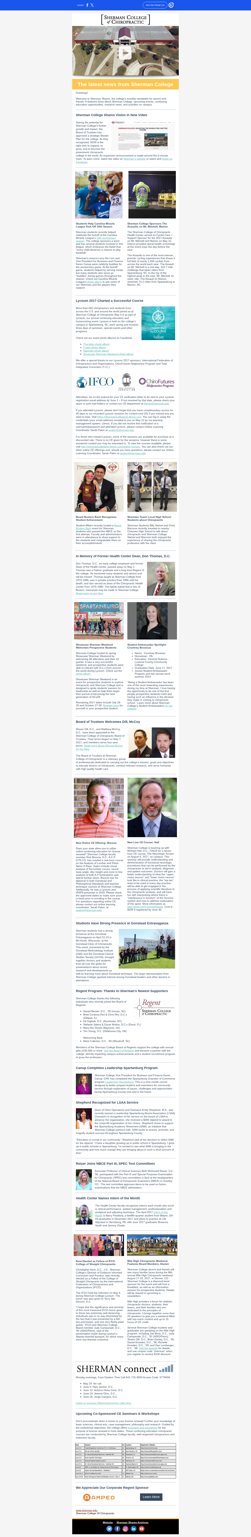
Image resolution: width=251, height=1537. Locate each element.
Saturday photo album (96, 350)
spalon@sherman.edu (121, 430)
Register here (111, 705)
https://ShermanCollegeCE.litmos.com (119, 416)
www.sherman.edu (86, 1510)
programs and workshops (142, 1427)
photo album (94, 281)
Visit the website (148, 1348)
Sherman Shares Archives (132, 1522)
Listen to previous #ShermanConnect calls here (103, 1403)
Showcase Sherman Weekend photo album (108, 354)
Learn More (151, 1497)
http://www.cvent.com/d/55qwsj (145, 906)
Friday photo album (94, 347)
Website (108, 1522)
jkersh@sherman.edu (156, 403)
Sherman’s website (134, 158)
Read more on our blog (89, 593)
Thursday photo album (96, 344)
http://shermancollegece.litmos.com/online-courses (110, 446)
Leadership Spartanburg (119, 1081)
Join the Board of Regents (119, 1050)
